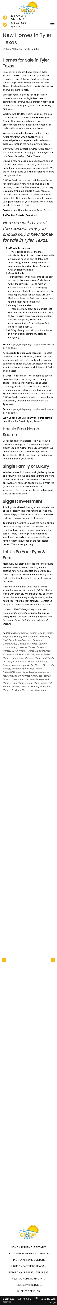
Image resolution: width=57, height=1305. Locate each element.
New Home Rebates (26, 672)
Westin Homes (38, 690)
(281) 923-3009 (18, 22)
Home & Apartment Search (28, 1266)
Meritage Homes (20, 668)
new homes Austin (27, 675)
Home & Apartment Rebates (28, 1247)
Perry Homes (18, 683)
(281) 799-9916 (18, 15)
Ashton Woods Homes (41, 633)
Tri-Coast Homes (20, 690)
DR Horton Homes (24, 654)
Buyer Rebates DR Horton (36, 636)
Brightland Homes (12, 636)
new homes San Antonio (25, 679)
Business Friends (28, 1291)
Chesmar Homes (26, 647)
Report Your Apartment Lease (28, 1272)
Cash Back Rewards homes (17, 640)
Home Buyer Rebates (22, 658)
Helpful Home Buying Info (29, 1278)
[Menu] (52, 24)
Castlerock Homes (27, 643)
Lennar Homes (10, 665)
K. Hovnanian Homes (24, 661)
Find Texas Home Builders (28, 1259)
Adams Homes (20, 633)
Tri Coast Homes (29, 686)
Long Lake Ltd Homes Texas (34, 665)
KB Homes (41, 661)
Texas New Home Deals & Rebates (28, 1253)
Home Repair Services (28, 1285)
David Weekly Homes (22, 650)
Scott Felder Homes (36, 683)
